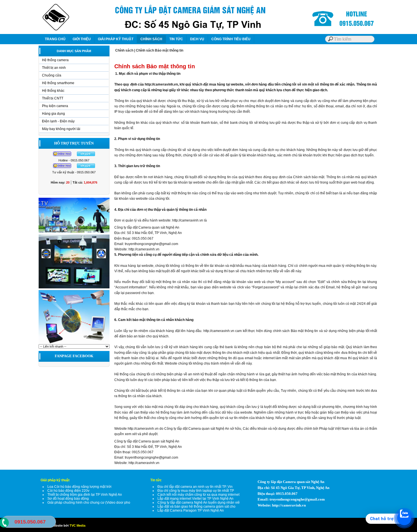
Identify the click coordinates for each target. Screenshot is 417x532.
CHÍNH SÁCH (151, 39)
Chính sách (124, 50)
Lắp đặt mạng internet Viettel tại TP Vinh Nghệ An (195, 499)
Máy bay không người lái (61, 129)
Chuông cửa (51, 75)
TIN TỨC (176, 39)
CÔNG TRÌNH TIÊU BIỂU (230, 39)
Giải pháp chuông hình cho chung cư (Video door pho (88, 503)
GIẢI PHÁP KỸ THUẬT (115, 39)
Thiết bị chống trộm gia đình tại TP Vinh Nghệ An (84, 495)
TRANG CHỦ (55, 39)
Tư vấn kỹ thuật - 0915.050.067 (74, 172)
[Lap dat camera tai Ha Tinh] (74, 288)
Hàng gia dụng (53, 114)
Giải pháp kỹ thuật (55, 480)
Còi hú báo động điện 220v (68, 491)
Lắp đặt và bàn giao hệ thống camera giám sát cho (196, 506)
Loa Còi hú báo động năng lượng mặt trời (79, 487)
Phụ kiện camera (55, 106)
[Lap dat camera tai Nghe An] (74, 343)
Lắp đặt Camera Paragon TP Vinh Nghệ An (190, 510)
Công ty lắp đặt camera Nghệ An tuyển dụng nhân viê (198, 503)
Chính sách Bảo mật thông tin (159, 50)
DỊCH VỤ (197, 39)
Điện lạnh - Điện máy (58, 121)
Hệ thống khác (53, 91)
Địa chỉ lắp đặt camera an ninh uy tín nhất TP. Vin (195, 487)
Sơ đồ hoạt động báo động (68, 499)
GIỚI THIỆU (82, 39)
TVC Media (77, 525)
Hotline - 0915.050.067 (73, 160)
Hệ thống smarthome (58, 83)
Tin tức (156, 480)
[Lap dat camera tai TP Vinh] (74, 233)
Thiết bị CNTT (52, 98)
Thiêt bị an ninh (54, 68)
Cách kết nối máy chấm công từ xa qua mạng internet (198, 495)
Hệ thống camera (55, 60)
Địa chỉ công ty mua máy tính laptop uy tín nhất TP (195, 491)
